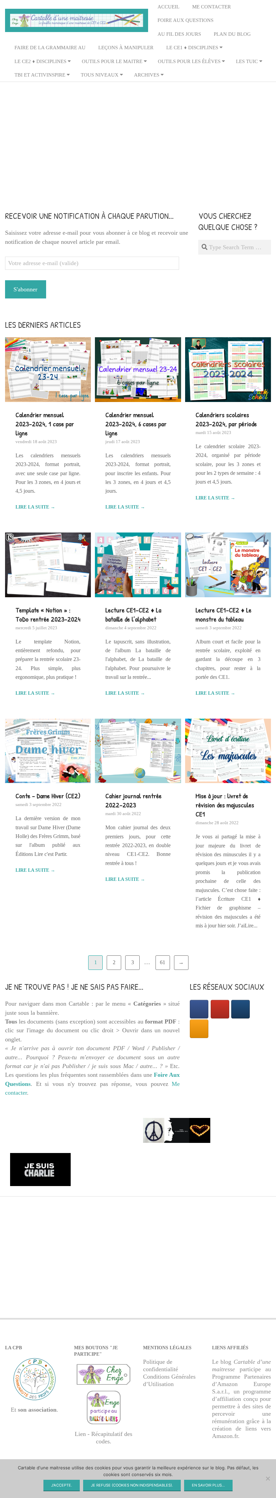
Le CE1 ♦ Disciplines (192, 47)
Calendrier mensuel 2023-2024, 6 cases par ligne (136, 423)
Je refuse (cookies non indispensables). (132, 1485)
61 (162, 962)
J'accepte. (61, 1485)
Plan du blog (232, 34)
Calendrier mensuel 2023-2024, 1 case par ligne (44, 423)
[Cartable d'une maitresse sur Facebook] (199, 1009)
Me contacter (211, 6)
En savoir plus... (208, 1485)
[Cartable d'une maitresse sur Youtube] (220, 1009)
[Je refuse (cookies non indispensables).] (267, 1478)
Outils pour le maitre (112, 61)
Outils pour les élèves (189, 61)
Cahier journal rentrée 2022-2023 (133, 800)
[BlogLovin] (240, 1009)
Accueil (168, 6)
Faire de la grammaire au (49, 47)
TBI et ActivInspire (39, 75)
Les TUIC (247, 61)
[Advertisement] (138, 135)
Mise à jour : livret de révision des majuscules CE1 (225, 804)
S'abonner (25, 289)
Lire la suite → (35, 507)
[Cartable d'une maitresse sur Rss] (199, 1028)
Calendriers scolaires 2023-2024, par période (226, 419)
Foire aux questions (185, 20)
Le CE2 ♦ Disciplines (40, 61)
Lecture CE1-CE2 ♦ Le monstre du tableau (223, 614)
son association (37, 1409)
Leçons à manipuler (125, 47)
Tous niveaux (99, 75)
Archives (146, 75)
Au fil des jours (179, 34)
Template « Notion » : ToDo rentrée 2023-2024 (47, 614)
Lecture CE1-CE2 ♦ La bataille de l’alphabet (133, 614)
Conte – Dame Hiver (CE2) (47, 795)
